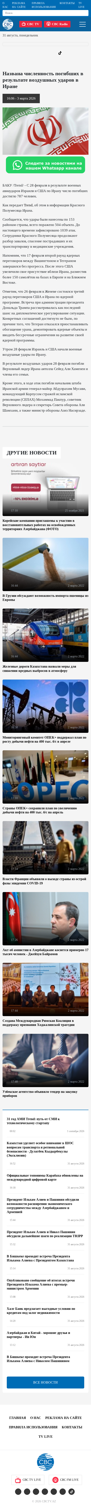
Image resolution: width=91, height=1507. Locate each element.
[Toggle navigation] (82, 24)
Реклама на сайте (19, 5)
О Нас (5, 5)
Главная (17, 1418)
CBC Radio (60, 24)
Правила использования (44, 5)
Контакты (67, 3)
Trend (28, 205)
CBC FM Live (69, 1479)
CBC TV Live (32, 1479)
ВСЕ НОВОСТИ (45, 1382)
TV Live (82, 5)
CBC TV (33, 24)
